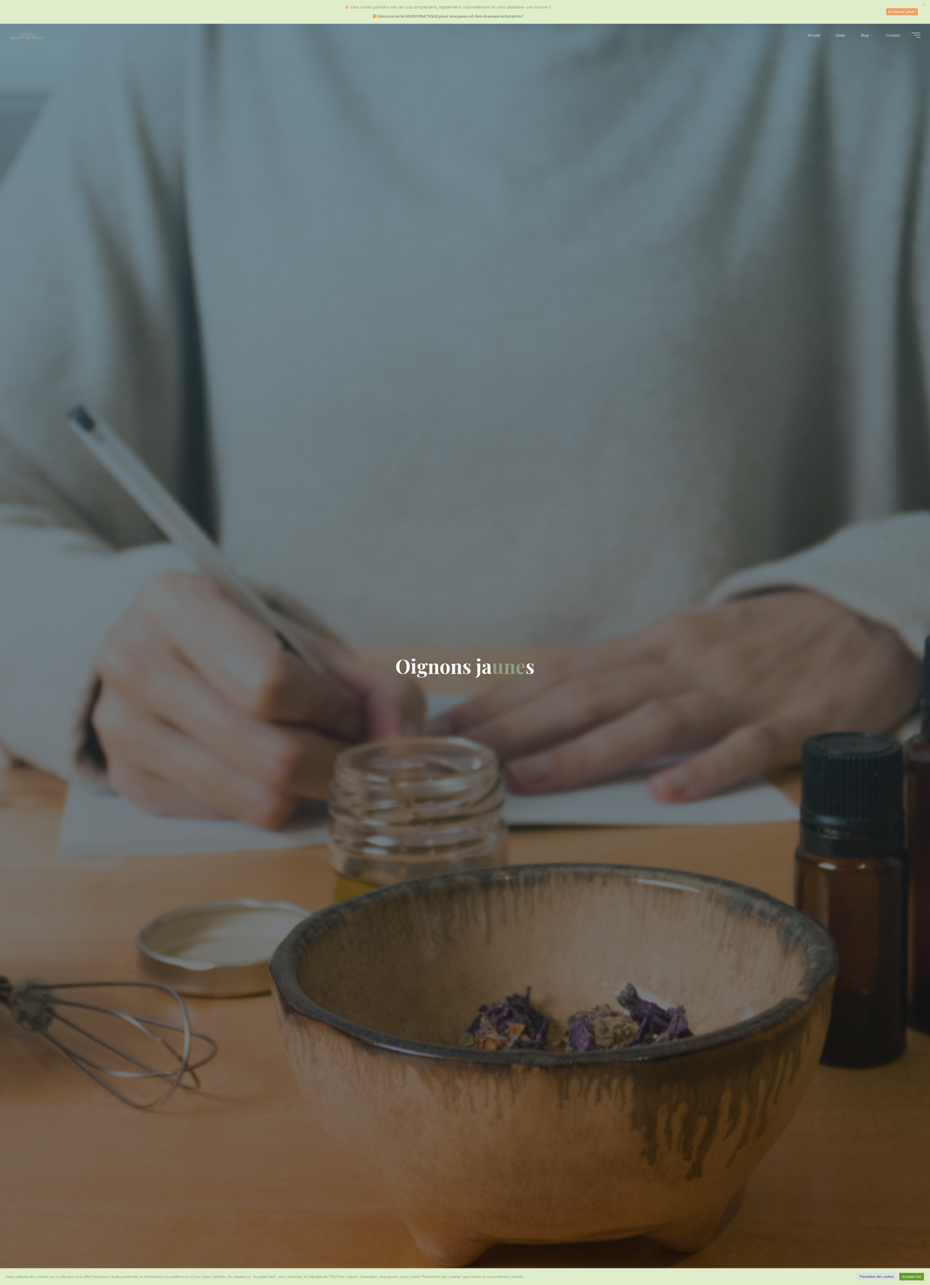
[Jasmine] (27, 35)
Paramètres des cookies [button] (877, 1276)
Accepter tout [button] (911, 1276)
